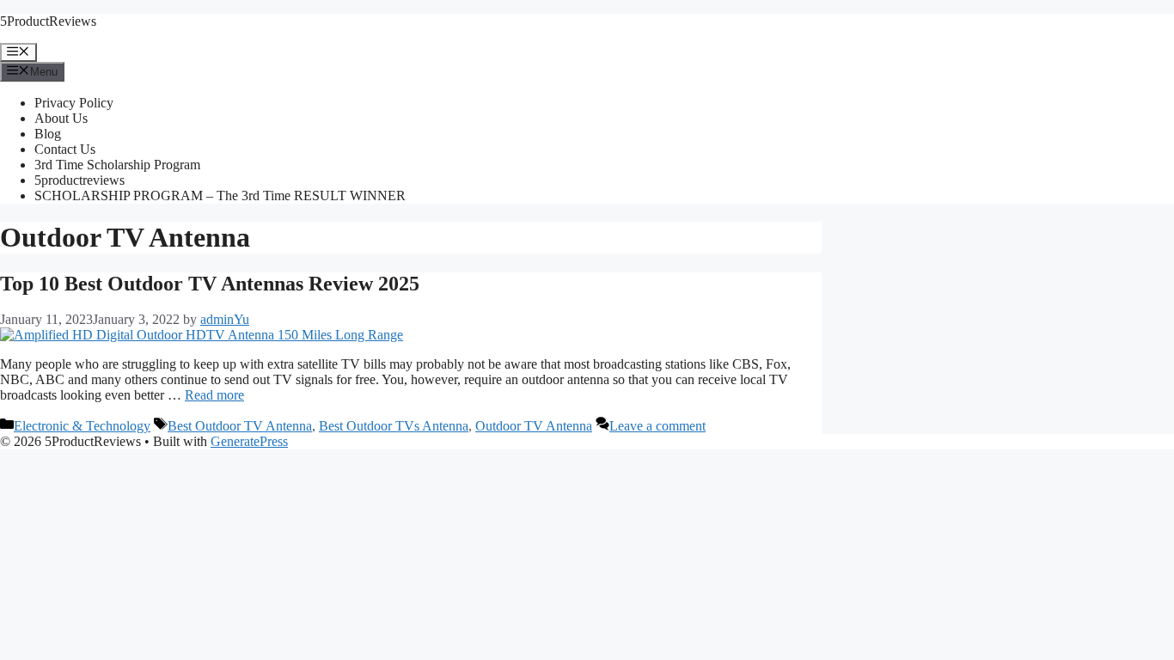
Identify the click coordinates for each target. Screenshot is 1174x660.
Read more (214, 395)
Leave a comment (657, 426)
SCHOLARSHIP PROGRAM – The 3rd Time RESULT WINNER (220, 195)
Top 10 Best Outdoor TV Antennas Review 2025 (209, 283)
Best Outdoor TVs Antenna (393, 426)
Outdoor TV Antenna (533, 426)
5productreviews (79, 180)
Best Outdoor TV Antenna (240, 426)
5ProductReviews (48, 21)
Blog (47, 133)
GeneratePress (249, 441)
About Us (61, 118)
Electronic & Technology (82, 426)
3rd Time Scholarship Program (117, 164)
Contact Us (64, 149)
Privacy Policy (73, 102)
